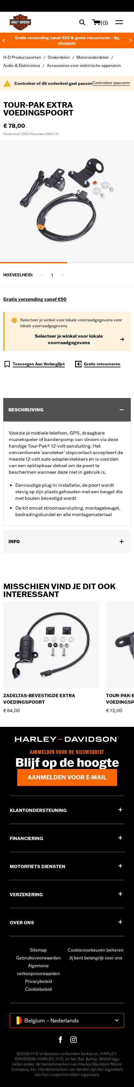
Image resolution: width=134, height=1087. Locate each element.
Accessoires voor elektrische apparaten (84, 65)
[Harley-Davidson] (67, 739)
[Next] (130, 40)
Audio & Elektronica (21, 65)
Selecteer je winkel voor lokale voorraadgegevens (69, 339)
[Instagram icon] (73, 1040)
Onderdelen (59, 57)
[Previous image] (13, 201)
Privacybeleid (38, 981)
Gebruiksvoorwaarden (38, 957)
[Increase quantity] (63, 275)
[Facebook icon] (60, 1040)
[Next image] (120, 201)
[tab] (33, 262)
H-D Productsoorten (22, 57)
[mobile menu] (117, 22)
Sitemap (38, 950)
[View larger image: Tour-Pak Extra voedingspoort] (67, 200)
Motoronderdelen (92, 57)
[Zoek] (82, 22)
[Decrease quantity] (41, 275)
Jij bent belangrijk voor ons (95, 957)
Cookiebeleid (38, 989)
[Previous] (3, 40)
